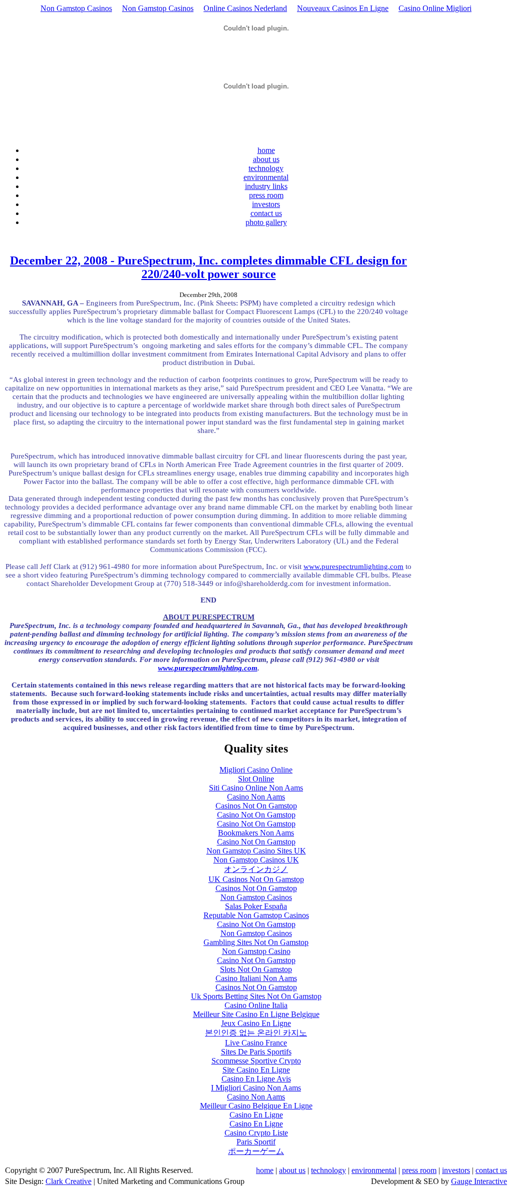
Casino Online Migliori (435, 8)
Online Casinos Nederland (245, 8)
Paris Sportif (256, 1142)
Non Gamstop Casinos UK (256, 860)
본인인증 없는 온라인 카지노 (256, 1032)
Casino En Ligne (256, 1114)
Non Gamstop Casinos (76, 8)
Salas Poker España (256, 906)
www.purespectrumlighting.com (354, 566)
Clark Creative (69, 1181)
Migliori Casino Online (256, 770)
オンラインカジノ (256, 869)
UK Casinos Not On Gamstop (256, 879)
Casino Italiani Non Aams (256, 978)
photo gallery (266, 222)
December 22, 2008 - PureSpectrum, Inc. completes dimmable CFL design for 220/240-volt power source (208, 267)
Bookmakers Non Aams (256, 832)
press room (266, 195)
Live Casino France (256, 1042)
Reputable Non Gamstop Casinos (256, 915)
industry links (266, 186)
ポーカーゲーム (256, 1151)
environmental (266, 177)
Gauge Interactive (479, 1181)
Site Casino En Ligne (256, 1070)
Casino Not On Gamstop (256, 814)
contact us (266, 213)
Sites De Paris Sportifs (256, 1052)
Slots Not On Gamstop (256, 969)
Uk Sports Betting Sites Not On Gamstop (256, 996)
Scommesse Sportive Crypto (256, 1060)
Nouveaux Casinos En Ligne (342, 8)
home (266, 150)
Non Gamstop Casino (256, 951)
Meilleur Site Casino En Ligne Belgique (256, 1014)
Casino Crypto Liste (256, 1132)
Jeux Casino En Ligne (256, 1023)
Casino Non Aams (256, 796)
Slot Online (256, 778)
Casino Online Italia (256, 1005)
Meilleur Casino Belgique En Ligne (256, 1106)
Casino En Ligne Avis (256, 1078)
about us (266, 159)
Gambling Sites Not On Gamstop (256, 942)
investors (266, 204)
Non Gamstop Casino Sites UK (256, 850)
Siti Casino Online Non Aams (256, 788)
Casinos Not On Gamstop (256, 806)
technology (266, 168)
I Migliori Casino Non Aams (256, 1088)
